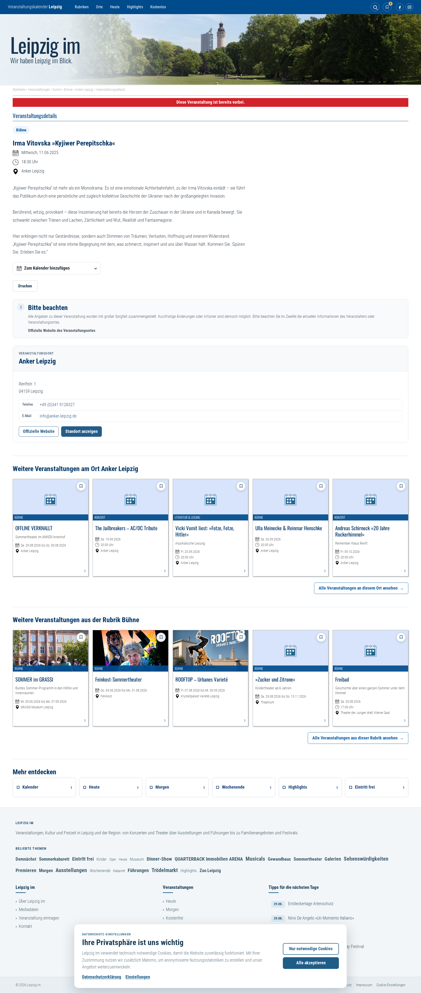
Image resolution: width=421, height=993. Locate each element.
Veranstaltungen (39, 89)
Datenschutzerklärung (101, 977)
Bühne (68, 89)
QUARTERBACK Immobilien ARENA (209, 859)
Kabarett (119, 871)
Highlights (135, 7)
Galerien (333, 859)
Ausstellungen (71, 870)
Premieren (26, 870)
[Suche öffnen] (375, 7)
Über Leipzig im (32, 901)
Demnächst (26, 859)
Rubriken (82, 7)
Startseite (19, 89)
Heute (115, 7)
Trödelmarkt (165, 870)
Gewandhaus (279, 859)
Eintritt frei (83, 859)
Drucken (25, 285)
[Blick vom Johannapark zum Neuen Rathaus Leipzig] (210, 49)
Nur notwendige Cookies (311, 948)
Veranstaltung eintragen (39, 918)
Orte (99, 7)
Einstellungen (137, 977)
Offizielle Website (39, 431)
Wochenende (100, 870)
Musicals (255, 859)
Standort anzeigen (81, 431)
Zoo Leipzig (210, 870)
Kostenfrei (174, 918)
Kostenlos (158, 7)
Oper (112, 859)
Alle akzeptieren (311, 962)
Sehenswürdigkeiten (366, 859)
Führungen (138, 870)
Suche (57, 89)
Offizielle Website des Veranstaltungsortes (61, 330)
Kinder (101, 859)
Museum (137, 859)
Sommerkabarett (54, 859)
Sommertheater (308, 859)
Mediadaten (28, 909)
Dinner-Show (159, 859)
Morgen (46, 870)
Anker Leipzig (84, 89)
